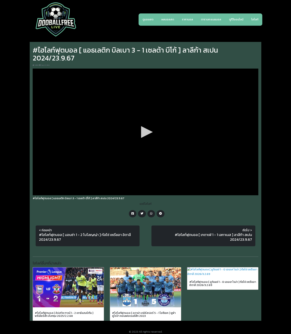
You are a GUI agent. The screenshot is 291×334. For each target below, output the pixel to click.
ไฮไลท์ (254, 19)
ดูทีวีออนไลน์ (236, 19)
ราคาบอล (187, 19)
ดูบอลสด (148, 19)
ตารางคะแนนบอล (211, 19)
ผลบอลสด (167, 19)
